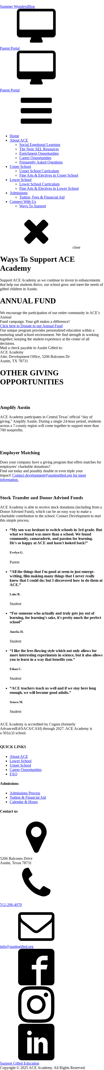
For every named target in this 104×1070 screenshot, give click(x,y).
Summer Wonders (13, 6)
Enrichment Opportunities (39, 153)
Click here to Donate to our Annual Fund (31, 326)
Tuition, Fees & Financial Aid (42, 197)
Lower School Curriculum (39, 184)
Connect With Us (23, 201)
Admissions (19, 193)
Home (14, 136)
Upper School (20, 166)
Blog (31, 6)
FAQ (13, 774)
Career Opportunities (35, 158)
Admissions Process (25, 793)
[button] (52, 30)
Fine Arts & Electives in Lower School (49, 188)
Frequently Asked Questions (41, 162)
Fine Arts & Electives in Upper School (48, 175)
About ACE (19, 140)
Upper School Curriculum (39, 171)
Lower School (20, 180)
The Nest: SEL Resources (39, 149)
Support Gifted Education (19, 1063)
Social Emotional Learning (39, 145)
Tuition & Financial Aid (28, 797)
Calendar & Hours (24, 802)
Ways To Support (32, 206)
